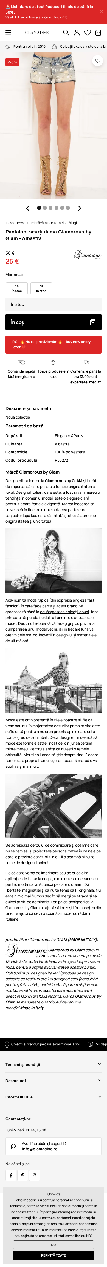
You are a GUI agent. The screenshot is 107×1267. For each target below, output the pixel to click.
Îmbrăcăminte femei (47, 222)
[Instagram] (34, 1175)
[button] (101, 12)
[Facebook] (10, 1175)
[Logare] (77, 32)
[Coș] (98, 32)
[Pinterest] (22, 1175)
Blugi (73, 222)
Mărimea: (14, 274)
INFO (88, 1235)
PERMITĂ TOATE (53, 1255)
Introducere (15, 222)
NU (53, 1244)
